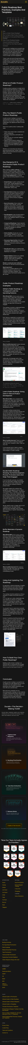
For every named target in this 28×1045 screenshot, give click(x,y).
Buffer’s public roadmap (18, 534)
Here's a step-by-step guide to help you (12, 667)
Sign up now (18, 103)
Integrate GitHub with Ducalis (12, 383)
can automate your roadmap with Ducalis (12, 619)
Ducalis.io (10, 103)
